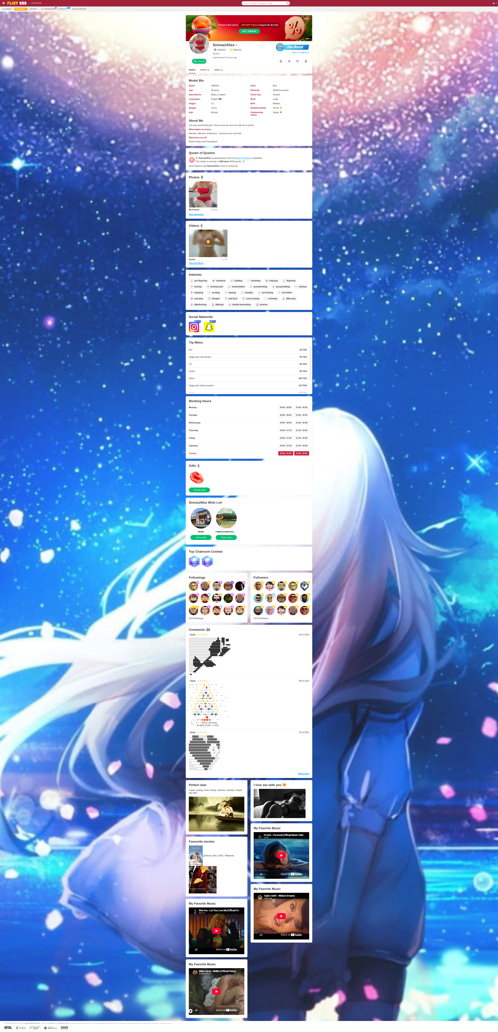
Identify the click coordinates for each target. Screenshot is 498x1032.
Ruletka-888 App (79, 9)
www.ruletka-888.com (32, 1023)
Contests (62, 9)
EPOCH (51, 1023)
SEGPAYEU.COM (62, 1023)
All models (7, 9)
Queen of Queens (243, 158)
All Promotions (48, 9)
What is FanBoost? (300, 53)
